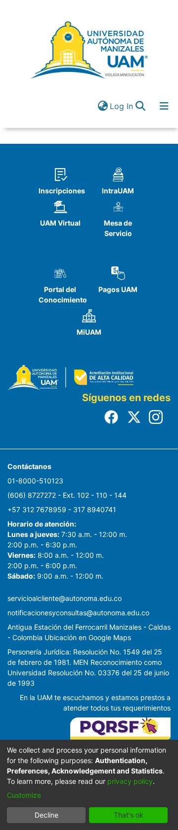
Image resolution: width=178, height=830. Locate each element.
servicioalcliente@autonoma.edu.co (64, 598)
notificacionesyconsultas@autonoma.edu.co (78, 612)
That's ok (128, 815)
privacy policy (130, 781)
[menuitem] (102, 106)
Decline (46, 815)
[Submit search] (140, 106)
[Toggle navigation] (164, 106)
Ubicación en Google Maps (87, 637)
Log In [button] (122, 106)
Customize (24, 795)
